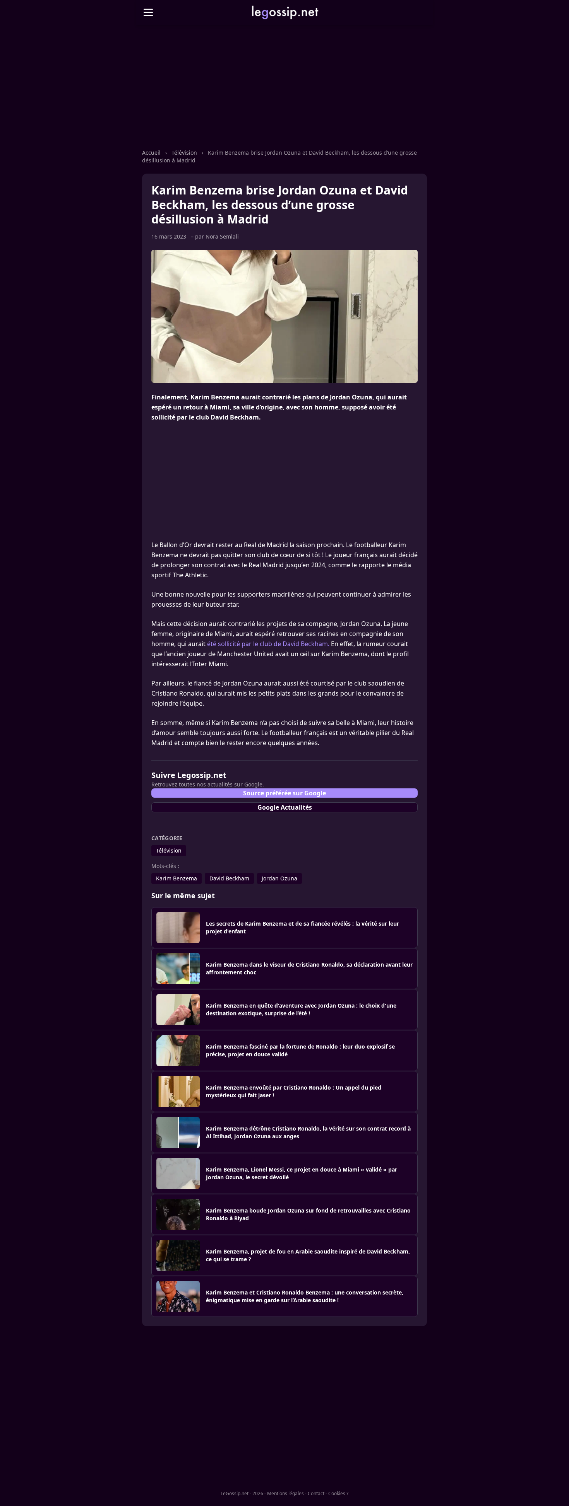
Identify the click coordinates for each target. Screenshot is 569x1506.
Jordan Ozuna (279, 878)
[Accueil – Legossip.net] (284, 12)
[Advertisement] (284, 95)
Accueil (152, 152)
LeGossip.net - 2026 (242, 1493)
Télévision (185, 152)
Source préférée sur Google (284, 793)
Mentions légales (285, 1493)
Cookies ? (338, 1494)
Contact (316, 1493)
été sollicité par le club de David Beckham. (268, 644)
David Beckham (229, 878)
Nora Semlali (222, 236)
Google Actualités (284, 807)
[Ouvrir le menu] (148, 12)
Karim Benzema (176, 878)
